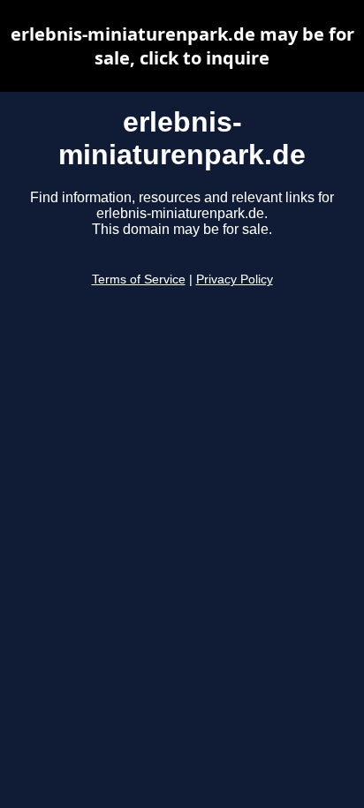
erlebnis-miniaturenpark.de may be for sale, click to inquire (182, 46)
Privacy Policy (234, 279)
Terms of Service (139, 279)
